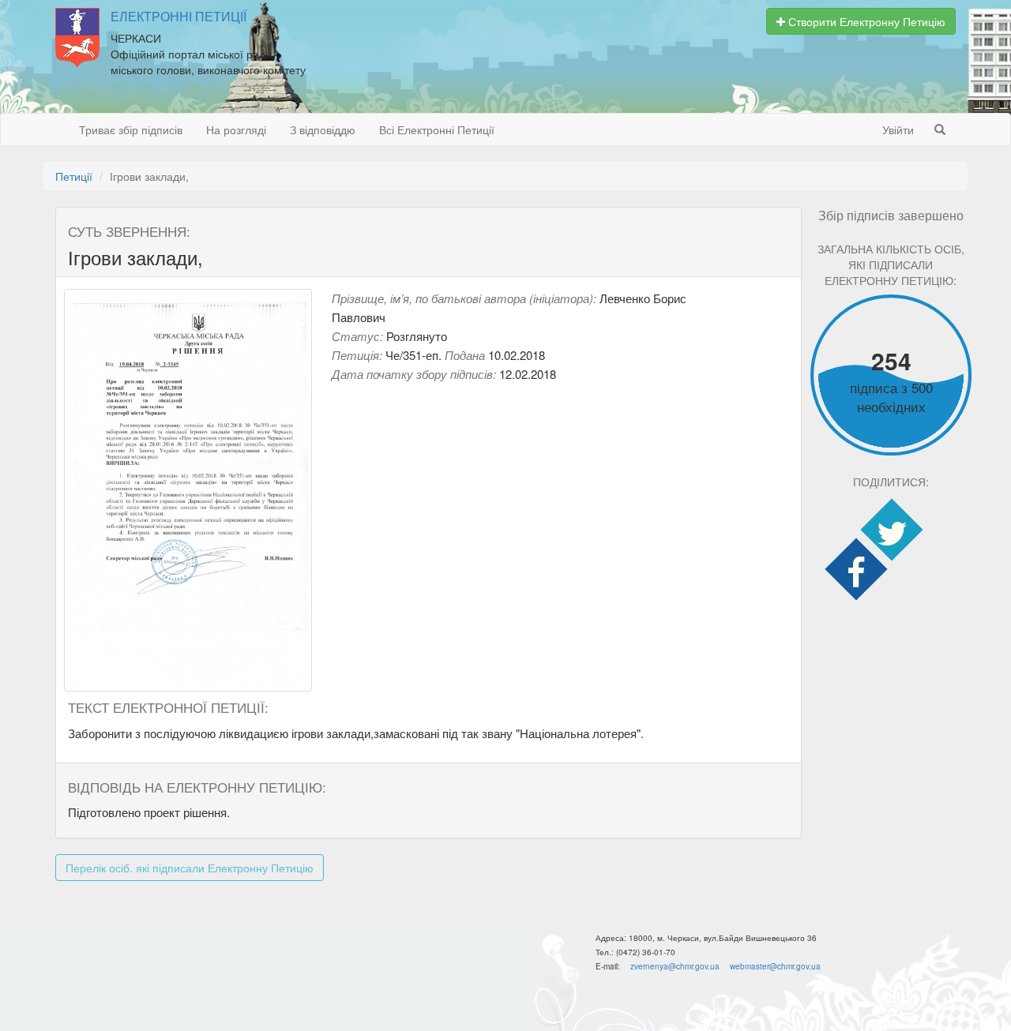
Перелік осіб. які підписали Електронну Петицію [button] (190, 867)
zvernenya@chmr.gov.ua (675, 966)
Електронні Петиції (178, 16)
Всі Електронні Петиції (436, 129)
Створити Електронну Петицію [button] (865, 21)
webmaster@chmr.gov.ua (775, 966)
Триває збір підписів (130, 129)
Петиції (73, 176)
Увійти (898, 129)
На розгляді (236, 129)
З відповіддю (322, 129)
